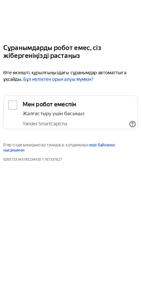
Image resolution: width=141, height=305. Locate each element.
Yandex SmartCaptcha (45, 123)
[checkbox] (70, 112)
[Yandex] (70, 19)
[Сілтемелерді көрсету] (132, 124)
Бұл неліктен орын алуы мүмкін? (58, 79)
